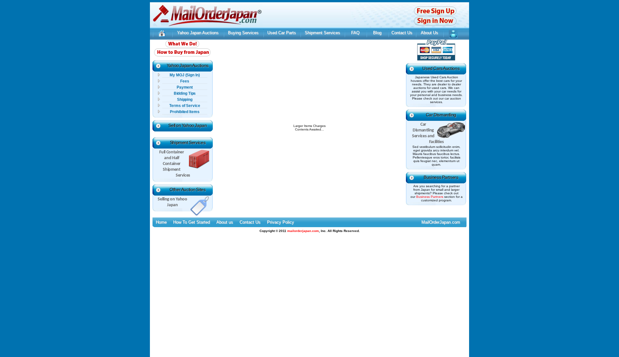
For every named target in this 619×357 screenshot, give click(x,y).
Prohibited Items (184, 112)
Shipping (184, 99)
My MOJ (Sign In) (185, 75)
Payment (185, 87)
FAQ (355, 33)
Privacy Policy (280, 222)
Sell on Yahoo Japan (187, 125)
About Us (429, 33)
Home (161, 222)
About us (224, 222)
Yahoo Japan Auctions (198, 33)
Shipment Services (322, 33)
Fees (184, 81)
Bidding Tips (185, 93)
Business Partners (441, 177)
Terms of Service (184, 105)
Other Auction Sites (188, 189)
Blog (377, 33)
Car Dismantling (441, 114)
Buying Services (243, 33)
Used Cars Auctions (440, 68)
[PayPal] (436, 59)
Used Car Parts (281, 33)
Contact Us (401, 33)
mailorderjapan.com (303, 231)
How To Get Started (191, 222)
